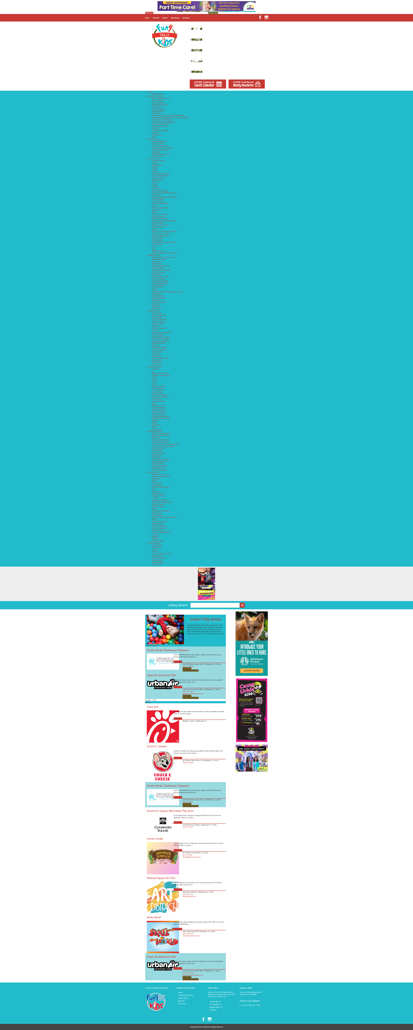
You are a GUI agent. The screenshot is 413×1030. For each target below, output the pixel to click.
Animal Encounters (158, 160)
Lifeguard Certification (159, 500)
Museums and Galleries (160, 214)
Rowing (154, 509)
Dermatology (156, 274)
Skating (154, 229)
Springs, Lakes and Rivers (161, 233)
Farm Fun (155, 552)
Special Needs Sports (159, 521)
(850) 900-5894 (188, 666)
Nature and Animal (158, 405)
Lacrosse (155, 498)
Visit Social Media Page (191, 670)
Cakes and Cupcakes (159, 319)
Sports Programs (153, 472)
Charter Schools (157, 100)
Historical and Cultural (159, 395)
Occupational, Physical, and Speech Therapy (167, 292)
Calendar (156, 18)
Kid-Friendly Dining (158, 453)
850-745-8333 (187, 855)
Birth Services (157, 264)
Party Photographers (159, 350)
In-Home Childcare (158, 109)
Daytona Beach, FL (216, 1007)
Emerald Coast (213, 13)
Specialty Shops (157, 463)
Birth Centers (156, 261)
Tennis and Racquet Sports (161, 532)
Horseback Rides (158, 199)
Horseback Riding (158, 496)
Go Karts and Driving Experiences (163, 193)
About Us (181, 1001)
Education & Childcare (155, 96)
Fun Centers (156, 188)
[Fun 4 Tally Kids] (164, 35)
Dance (154, 384)
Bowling (154, 169)
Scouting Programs (158, 414)
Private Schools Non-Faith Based (163, 122)
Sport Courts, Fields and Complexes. (164, 231)
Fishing (154, 184)
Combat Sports (157, 483)
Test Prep (155, 128)
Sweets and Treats (158, 468)
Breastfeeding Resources (160, 266)
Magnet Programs (158, 111)
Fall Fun (155, 549)
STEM (154, 423)
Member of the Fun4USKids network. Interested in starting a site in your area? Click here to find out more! (222, 994)
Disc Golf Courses (158, 178)
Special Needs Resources (161, 154)
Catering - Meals (157, 324)
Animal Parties (157, 313)
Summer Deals (157, 560)
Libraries (155, 206)
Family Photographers (159, 145)
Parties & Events (153, 311)
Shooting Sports (157, 515)
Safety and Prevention (159, 412)
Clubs (154, 377)
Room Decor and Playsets (161, 459)
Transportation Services (160, 130)
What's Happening (154, 543)
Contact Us (182, 1003)
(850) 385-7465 (188, 933)
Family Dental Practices (160, 281)
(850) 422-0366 (188, 762)
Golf (153, 489)
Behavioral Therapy (159, 259)
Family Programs (158, 390)
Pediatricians (156, 300)
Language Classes (158, 401)
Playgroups (156, 152)
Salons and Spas (158, 227)
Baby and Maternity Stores (161, 433)
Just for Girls (156, 399)
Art (153, 371)
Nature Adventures (158, 216)
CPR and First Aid (158, 272)
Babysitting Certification (160, 373)
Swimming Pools (157, 238)
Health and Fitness (158, 493)
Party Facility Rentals (159, 347)
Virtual (154, 427)
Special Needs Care (159, 302)
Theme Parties (157, 362)
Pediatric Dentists (158, 296)
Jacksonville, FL (215, 1001)
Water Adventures (158, 251)
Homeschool (156, 107)
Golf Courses (156, 195)
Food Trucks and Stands (160, 339)
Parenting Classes (158, 410)
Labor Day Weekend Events (161, 554)
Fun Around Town (154, 158)
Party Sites (155, 354)
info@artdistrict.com (189, 896)
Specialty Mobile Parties (160, 358)
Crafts (154, 382)
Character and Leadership (161, 375)
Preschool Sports (158, 506)
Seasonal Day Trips (158, 558)
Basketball (155, 478)
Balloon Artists (157, 317)
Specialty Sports (157, 524)
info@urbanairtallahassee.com (193, 694)
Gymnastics (156, 491)
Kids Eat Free (156, 455)
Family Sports (157, 485)
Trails (154, 249)
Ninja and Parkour (158, 504)
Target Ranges (157, 240)
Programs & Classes (155, 367)
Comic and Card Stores (160, 442)
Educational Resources (160, 105)
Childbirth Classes (158, 268)
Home (147, 18)
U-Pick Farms (156, 564)
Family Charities (157, 143)
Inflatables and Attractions (161, 341)
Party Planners (157, 352)
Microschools (156, 113)
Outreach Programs (159, 408)
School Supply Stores (159, 461)
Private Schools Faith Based (161, 120)
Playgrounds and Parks (160, 218)
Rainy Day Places (158, 223)
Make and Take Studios (160, 208)
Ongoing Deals (157, 556)
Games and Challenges (160, 191)
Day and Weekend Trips (160, 175)
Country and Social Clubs (160, 173)
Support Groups (157, 156)
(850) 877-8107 (188, 827)
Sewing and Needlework (160, 416)
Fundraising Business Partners (162, 148)
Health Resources (154, 255)
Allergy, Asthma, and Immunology (163, 257)
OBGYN (154, 289)
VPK (153, 137)
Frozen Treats (157, 451)
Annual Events (157, 545)
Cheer (154, 481)
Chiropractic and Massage (161, 270)
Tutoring (155, 133)
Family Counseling (158, 279)
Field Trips (155, 182)
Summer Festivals (158, 562)
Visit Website (187, 668)
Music (154, 403)
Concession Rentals (159, 328)
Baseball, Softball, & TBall (161, 476)
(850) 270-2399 (188, 691)
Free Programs (157, 393)
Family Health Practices (160, 283)
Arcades (155, 163)
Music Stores (156, 457)
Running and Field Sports (161, 511)
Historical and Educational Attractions (164, 197)
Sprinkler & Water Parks (160, 236)
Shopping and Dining (155, 431)
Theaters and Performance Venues (164, 242)
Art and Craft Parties (159, 315)
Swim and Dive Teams (159, 528)
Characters (156, 326)
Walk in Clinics (157, 309)
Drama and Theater (159, 386)
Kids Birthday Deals (158, 343)
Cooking (155, 380)
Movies (154, 212)
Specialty (155, 420)
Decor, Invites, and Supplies (161, 332)
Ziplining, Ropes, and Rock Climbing (164, 253)
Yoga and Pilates (158, 541)
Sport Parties (156, 360)
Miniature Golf (157, 210)
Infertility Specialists (159, 285)
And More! (213, 1010)
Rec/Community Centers (160, 225)
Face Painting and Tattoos (161, 337)
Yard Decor (156, 365)
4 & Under (155, 369)
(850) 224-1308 (188, 894)
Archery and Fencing (159, 474)
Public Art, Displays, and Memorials (164, 221)
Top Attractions (157, 244)
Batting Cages (157, 165)
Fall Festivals (156, 547)
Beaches (155, 167)
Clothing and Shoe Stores (161, 440)
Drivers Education (158, 388)
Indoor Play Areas (158, 201)
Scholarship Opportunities (161, 124)
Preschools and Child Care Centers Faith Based (168, 115)
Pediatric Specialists (159, 298)
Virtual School (157, 135)
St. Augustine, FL (215, 1004)
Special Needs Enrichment (161, 418)
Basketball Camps (158, 94)
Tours (154, 246)
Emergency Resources (160, 141)
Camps (150, 92)
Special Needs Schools (160, 126)
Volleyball (155, 536)
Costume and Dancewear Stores (163, 446)
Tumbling (155, 534)
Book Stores (156, 438)
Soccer (154, 519)
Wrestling (155, 539)
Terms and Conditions (185, 995)
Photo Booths (156, 356)
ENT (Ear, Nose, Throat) (160, 276)
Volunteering (156, 429)
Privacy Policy (183, 998)
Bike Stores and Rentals (160, 435)
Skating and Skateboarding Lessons (164, 517)
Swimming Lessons (158, 530)
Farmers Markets (158, 448)
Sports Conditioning (159, 526)
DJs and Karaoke (158, 334)
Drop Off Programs (158, 102)
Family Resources (154, 139)
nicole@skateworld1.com (191, 936)
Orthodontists (156, 294)
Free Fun (155, 186)
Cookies (155, 330)
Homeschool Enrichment (160, 397)
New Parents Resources (160, 150)
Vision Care (156, 307)
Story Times (156, 425)
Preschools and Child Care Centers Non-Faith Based (170, 117)
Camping (155, 171)
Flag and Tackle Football (160, 487)
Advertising (175, 18)
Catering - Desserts (158, 322)
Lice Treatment (157, 287)
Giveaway (186, 18)
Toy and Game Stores (159, 470)
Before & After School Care (161, 98)
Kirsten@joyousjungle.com (192, 857)
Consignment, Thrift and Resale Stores (165, 444)
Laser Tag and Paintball (160, 203)
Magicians (155, 345)
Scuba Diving (156, 513)
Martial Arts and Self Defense (162, 502)
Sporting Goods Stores (160, 466)
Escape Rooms (157, 180)
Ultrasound (156, 304)
